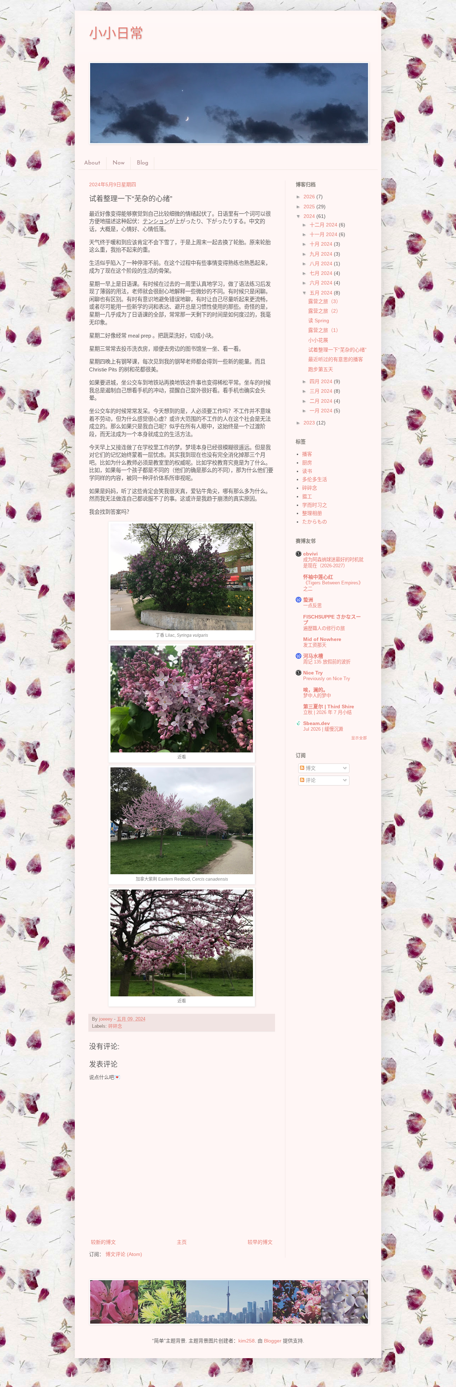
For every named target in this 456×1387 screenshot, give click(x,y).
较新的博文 (103, 1242)
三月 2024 (322, 391)
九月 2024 (322, 254)
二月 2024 (322, 401)
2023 (310, 423)
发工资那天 (314, 645)
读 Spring (318, 320)
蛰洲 (308, 600)
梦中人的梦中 (317, 695)
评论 (310, 780)
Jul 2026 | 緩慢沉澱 (323, 729)
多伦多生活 (314, 479)
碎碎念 (115, 1026)
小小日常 (116, 33)
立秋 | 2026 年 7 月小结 (327, 712)
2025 (310, 206)
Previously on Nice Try (326, 678)
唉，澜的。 (315, 690)
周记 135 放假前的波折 (327, 661)
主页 (182, 1242)
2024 (310, 216)
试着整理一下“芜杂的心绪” (337, 350)
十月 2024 (322, 244)
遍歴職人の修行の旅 (324, 628)
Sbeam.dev (316, 723)
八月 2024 (322, 263)
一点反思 (312, 605)
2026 (310, 196)
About (92, 163)
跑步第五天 (320, 369)
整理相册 (312, 513)
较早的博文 (260, 1242)
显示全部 (359, 738)
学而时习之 (314, 505)
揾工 (307, 496)
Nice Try (313, 673)
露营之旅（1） (324, 330)
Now (119, 163)
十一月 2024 (324, 234)
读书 (307, 471)
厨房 (307, 462)
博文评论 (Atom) (123, 1254)
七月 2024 (322, 273)
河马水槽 (313, 656)
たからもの (314, 522)
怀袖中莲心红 (318, 577)
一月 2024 (322, 410)
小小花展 (318, 340)
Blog (142, 163)
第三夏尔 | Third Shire (328, 706)
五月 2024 (322, 293)
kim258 (246, 1341)
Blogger (272, 1341)
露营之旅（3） (324, 301)
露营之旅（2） (324, 311)
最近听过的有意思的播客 (335, 359)
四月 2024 (322, 381)
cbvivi (310, 554)
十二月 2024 (324, 225)
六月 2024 (322, 283)
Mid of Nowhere (322, 639)
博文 (310, 768)
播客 (307, 454)
